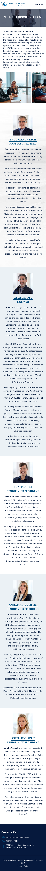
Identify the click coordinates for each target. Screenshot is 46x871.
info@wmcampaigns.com (17, 837)
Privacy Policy (23, 866)
